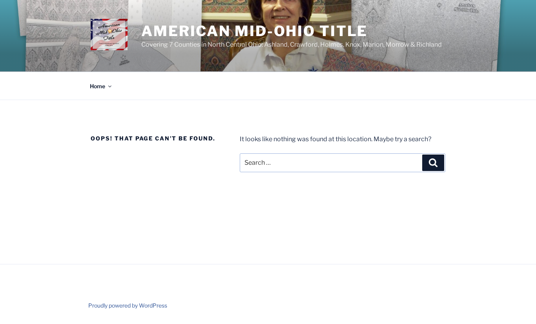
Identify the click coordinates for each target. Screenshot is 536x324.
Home (97, 86)
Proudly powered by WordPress (127, 305)
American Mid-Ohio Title (254, 31)
